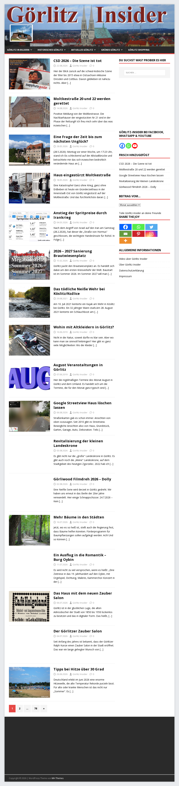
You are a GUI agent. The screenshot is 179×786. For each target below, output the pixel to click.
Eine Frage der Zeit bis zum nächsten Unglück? (77, 139)
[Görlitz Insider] (90, 44)
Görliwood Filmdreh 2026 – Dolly (82, 479)
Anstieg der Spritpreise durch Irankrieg (80, 215)
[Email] (125, 234)
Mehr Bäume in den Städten (78, 517)
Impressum (125, 276)
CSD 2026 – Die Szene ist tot (77, 60)
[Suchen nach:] (145, 73)
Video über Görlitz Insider (133, 258)
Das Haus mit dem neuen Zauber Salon (82, 595)
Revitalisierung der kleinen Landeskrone (78, 443)
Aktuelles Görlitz (82, 49)
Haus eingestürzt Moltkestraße (82, 175)
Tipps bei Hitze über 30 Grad (78, 669)
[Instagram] (151, 234)
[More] (125, 241)
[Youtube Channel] (135, 146)
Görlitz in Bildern (18, 49)
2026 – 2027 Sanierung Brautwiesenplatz (72, 253)
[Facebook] (122, 146)
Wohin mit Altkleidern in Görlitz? (83, 327)
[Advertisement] (144, 104)
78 (35, 708)
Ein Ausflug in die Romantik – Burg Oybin (79, 557)
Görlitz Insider (80, 65)
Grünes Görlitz (110, 49)
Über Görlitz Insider (130, 264)
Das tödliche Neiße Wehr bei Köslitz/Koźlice (79, 291)
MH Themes (57, 778)
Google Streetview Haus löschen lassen (82, 405)
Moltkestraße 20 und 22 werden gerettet (81, 101)
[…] (69, 82)
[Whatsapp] (128, 146)
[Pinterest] (138, 234)
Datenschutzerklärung (131, 270)
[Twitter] (151, 227)
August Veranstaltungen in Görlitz (78, 367)
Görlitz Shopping (138, 49)
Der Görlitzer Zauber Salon (77, 631)
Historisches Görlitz (50, 49)
